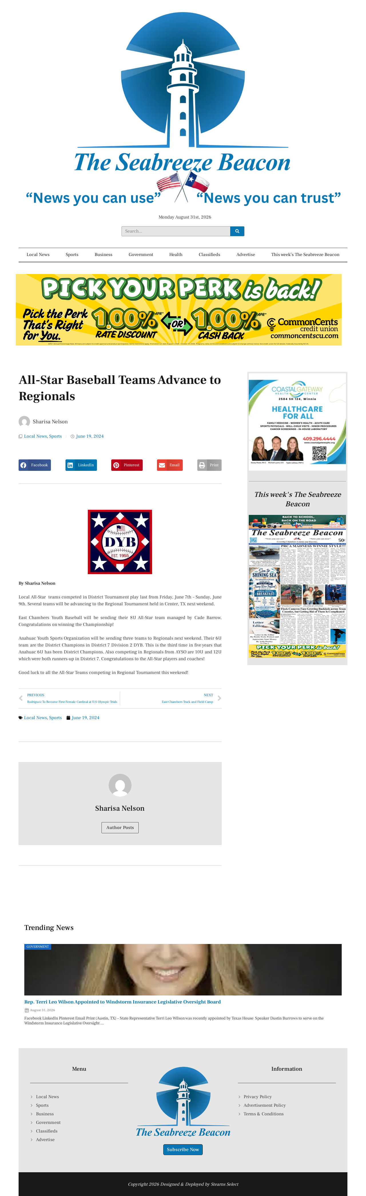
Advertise (245, 254)
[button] (35, 465)
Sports (72, 254)
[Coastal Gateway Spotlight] (297, 469)
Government (141, 254)
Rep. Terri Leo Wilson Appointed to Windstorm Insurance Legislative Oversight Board (122, 1002)
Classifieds (209, 254)
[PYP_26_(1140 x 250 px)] (179, 344)
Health (175, 254)
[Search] (237, 231)
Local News (38, 254)
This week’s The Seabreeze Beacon (305, 254)
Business (103, 254)
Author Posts (120, 827)
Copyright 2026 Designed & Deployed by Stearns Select (183, 1184)
